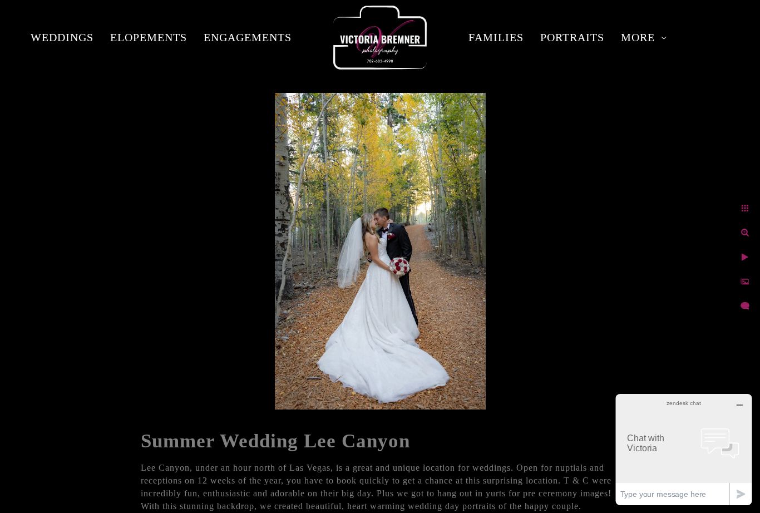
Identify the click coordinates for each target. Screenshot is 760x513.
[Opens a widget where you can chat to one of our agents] (683, 449)
